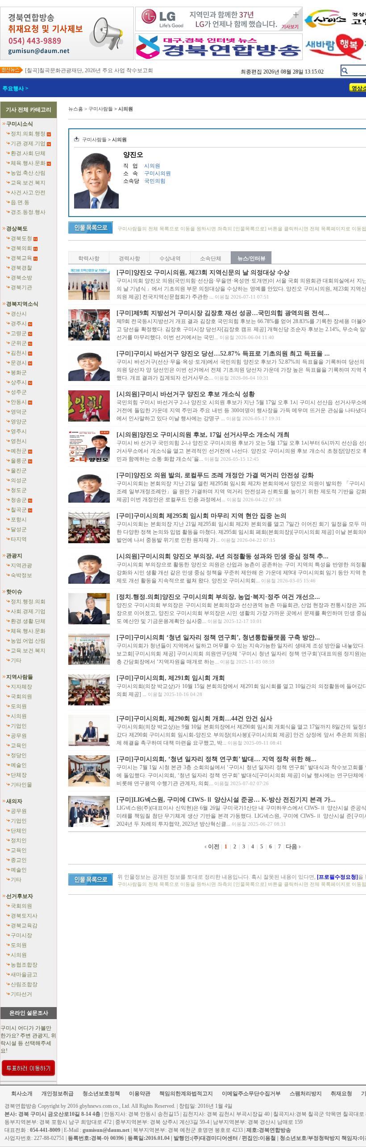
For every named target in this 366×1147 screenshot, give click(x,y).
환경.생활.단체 (28, 621)
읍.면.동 (20, 202)
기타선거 (21, 994)
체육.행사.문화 (28, 163)
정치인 (19, 840)
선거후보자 (19, 896)
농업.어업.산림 (28, 641)
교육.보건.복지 (28, 183)
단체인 (19, 830)
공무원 (19, 736)
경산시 (19, 314)
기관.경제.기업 (28, 143)
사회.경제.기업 (28, 611)
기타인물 (21, 785)
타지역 (19, 539)
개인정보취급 (58, 1093)
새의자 (14, 801)
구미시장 (21, 935)
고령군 (19, 333)
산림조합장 (24, 984)
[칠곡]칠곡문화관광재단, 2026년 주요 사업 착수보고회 (89, 70)
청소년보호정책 (101, 1093)
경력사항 (129, 258)
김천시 (19, 353)
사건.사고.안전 (28, 192)
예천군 (19, 451)
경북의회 (21, 248)
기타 (16, 660)
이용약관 (139, 1093)
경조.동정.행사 (28, 212)
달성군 (19, 529)
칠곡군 (19, 510)
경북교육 (21, 258)
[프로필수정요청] (337, 877)
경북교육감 (24, 925)
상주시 (19, 382)
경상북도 (17, 228)
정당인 (19, 755)
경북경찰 (21, 268)
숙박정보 (21, 575)
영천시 (19, 441)
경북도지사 (24, 916)
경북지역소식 (22, 304)
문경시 (19, 363)
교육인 (19, 745)
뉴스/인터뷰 (251, 258)
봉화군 (19, 372)
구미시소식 (19, 124)
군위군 (19, 343)
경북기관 (21, 287)
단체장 (19, 775)
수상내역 (170, 258)
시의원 (19, 716)
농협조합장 (24, 965)
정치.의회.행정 (28, 134)
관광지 (14, 556)
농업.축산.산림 (28, 173)
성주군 (19, 392)
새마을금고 (24, 974)
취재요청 (341, 1093)
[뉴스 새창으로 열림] (89, 298)
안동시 (19, 402)
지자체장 (21, 687)
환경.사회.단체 (28, 153)
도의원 (19, 706)
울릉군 (19, 461)
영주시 (19, 431)
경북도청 (21, 238)
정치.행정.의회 (28, 601)
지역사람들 (19, 677)
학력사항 (89, 258)
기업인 (19, 726)
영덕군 (19, 412)
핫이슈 (14, 592)
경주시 (19, 323)
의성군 (19, 480)
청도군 (19, 490)
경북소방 (21, 277)
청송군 (19, 500)
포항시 (19, 519)
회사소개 (22, 1093)
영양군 (19, 421)
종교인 (19, 860)
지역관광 (21, 565)
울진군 (19, 470)
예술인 (19, 765)
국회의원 (21, 696)
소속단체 (210, 258)
